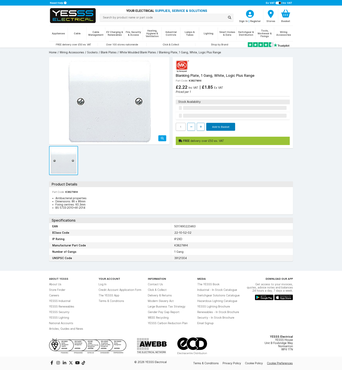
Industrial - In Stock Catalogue (217, 289)
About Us (55, 284)
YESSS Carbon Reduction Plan (168, 323)
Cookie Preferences (280, 363)
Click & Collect (157, 289)
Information (157, 278)
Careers (54, 295)
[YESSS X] (71, 363)
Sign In (243, 21)
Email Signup (205, 323)
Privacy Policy (232, 363)
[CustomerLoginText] (250, 13)
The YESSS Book (208, 284)
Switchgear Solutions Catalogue (218, 295)
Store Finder (57, 289)
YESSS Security (59, 312)
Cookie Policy (254, 363)
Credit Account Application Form (120, 289)
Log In (102, 284)
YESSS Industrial (59, 301)
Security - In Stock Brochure (215, 317)
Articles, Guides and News (66, 328)
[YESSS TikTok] (83, 363)
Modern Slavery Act (161, 301)
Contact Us (155, 284)
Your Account (109, 278)
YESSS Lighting (59, 317)
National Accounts (61, 323)
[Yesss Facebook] (52, 363)
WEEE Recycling (158, 317)
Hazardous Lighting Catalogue (217, 301)
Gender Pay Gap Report (164, 312)
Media (201, 278)
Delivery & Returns (160, 295)
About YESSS (58, 278)
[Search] (230, 17)
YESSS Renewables (61, 306)
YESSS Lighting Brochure (213, 306)
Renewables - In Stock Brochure (218, 312)
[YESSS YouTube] (77, 363)
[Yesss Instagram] (58, 363)
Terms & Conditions (111, 301)
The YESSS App (109, 295)
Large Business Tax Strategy (166, 306)
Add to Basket (220, 126)
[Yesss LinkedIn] (65, 363)
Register (255, 21)
